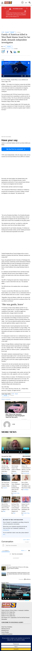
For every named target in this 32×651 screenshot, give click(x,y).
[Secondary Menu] (3, 2)
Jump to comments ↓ (6, 399)
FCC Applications (12, 617)
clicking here (6, 530)
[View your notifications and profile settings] (29, 550)
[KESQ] (9, 2)
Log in (24, 539)
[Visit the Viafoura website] (27, 579)
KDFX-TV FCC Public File (8, 615)
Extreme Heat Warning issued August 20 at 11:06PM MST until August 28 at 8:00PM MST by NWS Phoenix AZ (16, 14)
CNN (4, 46)
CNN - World (15, 393)
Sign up (27, 539)
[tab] (5, 550)
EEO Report (4, 617)
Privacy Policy (13, 610)
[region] (16, 559)
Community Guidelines (23, 610)
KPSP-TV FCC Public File (7, 614)
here (4, 534)
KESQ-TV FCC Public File (8, 612)
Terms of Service (5, 610)
